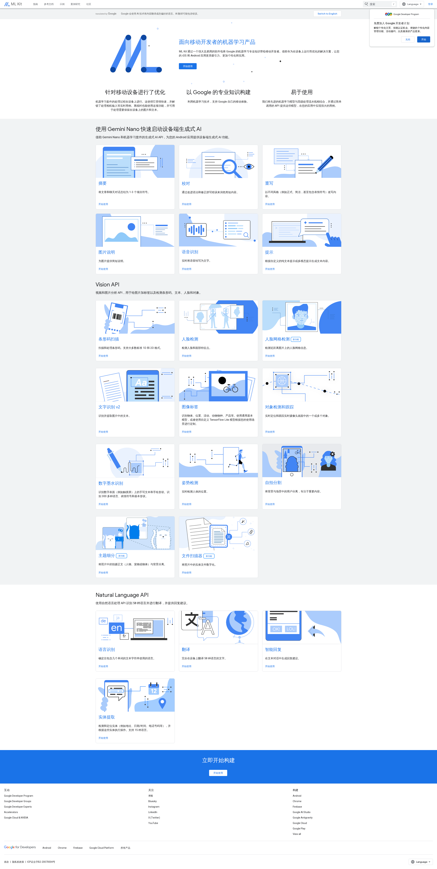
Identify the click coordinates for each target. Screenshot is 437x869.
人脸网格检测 (282, 339)
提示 (269, 252)
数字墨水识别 (110, 483)
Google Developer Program (18, 795)
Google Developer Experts (18, 806)
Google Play (299, 828)
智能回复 (273, 649)
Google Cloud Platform (101, 847)
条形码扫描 (108, 339)
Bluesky (152, 801)
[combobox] (380, 4)
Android (297, 795)
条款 (6, 861)
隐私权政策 (18, 861)
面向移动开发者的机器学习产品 (217, 42)
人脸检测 (190, 339)
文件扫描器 (197, 555)
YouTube (153, 823)
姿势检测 (190, 482)
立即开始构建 (218, 760)
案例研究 (75, 4)
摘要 (102, 183)
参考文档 (49, 4)
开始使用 (188, 66)
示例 (62, 4)
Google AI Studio (302, 812)
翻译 (186, 649)
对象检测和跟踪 (279, 407)
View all (297, 834)
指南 (35, 4)
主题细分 (111, 555)
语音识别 (190, 251)
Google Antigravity (303, 817)
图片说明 (106, 252)
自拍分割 (273, 482)
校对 (186, 183)
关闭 (407, 39)
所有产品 (125, 847)
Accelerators (11, 812)
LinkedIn (152, 812)
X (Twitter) (154, 817)
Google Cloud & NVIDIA (16, 817)
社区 (88, 4)
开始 (423, 39)
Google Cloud (300, 823)
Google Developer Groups (17, 801)
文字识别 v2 (109, 407)
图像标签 (190, 406)
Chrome (297, 801)
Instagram (153, 806)
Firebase (297, 806)
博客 (150, 795)
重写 (269, 183)
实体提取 (106, 717)
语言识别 (106, 649)
